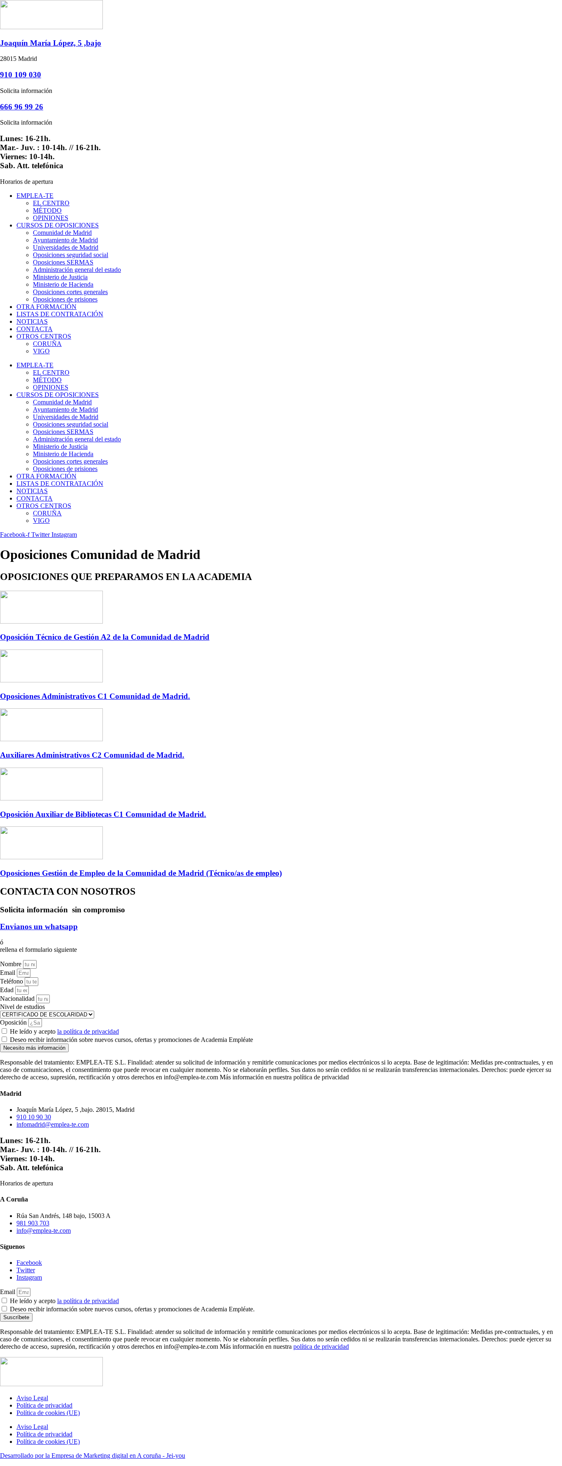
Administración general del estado (77, 269)
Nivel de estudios (22, 1006)
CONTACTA (34, 328)
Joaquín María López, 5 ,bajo (50, 43)
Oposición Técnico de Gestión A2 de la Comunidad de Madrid (104, 637)
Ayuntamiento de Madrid (65, 240)
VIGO (41, 351)
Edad (7, 989)
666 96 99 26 (21, 106)
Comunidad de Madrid (62, 232)
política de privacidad (321, 1346)
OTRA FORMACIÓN (46, 306)
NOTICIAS (32, 321)
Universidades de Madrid (65, 247)
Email (8, 972)
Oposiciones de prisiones (65, 299)
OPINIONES (50, 217)
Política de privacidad (44, 1405)
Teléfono (12, 981)
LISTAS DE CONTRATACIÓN (59, 314)
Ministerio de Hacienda (63, 284)
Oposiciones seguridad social (70, 254)
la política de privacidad (88, 1031)
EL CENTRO (51, 202)
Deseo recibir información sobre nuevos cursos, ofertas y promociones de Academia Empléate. (132, 1309)
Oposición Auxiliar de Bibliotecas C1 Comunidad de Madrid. (103, 814)
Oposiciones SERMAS (63, 262)
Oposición (14, 1022)
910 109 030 (20, 74)
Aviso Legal (32, 1397)
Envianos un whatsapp (39, 926)
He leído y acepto (64, 1031)
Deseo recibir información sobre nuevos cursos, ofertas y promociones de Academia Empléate (131, 1039)
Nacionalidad (18, 998)
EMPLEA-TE (34, 195)
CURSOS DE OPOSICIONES (57, 225)
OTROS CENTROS (43, 336)
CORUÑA (47, 343)
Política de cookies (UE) (48, 1412)
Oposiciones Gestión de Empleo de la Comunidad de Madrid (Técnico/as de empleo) (141, 873)
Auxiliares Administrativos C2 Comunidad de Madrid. (92, 755)
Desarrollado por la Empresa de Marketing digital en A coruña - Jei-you (92, 1455)
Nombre (11, 963)
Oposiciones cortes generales (70, 291)
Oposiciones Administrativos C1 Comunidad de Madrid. (95, 696)
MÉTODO (47, 210)
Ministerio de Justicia (60, 277)
